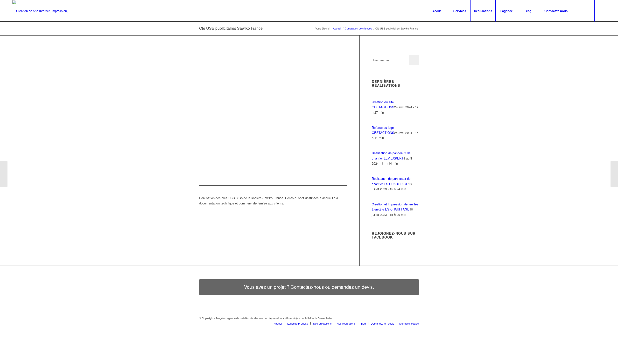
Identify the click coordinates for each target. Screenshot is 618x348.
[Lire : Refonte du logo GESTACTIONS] (376, 122)
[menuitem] (438, 11)
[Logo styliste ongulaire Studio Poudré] (614, 174)
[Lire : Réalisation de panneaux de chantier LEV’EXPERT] (376, 147)
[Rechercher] (584, 11)
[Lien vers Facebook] (602, 10)
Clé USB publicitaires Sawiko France (231, 28)
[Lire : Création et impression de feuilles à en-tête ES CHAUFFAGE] (376, 199)
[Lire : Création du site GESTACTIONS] (376, 96)
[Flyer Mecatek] (3, 174)
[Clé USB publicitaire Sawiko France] (256, 105)
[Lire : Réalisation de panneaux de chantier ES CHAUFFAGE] (376, 173)
